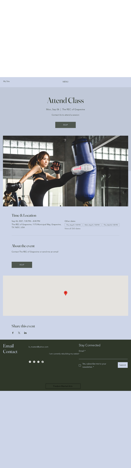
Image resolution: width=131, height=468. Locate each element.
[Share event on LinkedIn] (25, 333)
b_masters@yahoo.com (38, 347)
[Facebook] (30, 362)
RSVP (65, 125)
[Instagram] (34, 362)
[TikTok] (42, 362)
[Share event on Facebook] (13, 333)
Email (82, 351)
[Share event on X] (19, 333)
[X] (38, 362)
